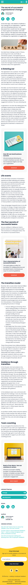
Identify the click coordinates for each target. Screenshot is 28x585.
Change (4, 493)
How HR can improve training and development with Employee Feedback (12, 536)
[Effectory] (26, 2)
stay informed (14, 564)
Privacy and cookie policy (14, 579)
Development (6, 497)
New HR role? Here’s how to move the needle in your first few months (12, 527)
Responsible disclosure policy (14, 583)
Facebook (2, 19)
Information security (7, 581)
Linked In (13, 19)
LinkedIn (8, 519)
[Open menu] (2, 2)
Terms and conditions (20, 581)
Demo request (14, 481)
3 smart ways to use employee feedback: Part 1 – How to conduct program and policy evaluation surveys (13, 532)
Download (14, 168)
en (23, 2)
